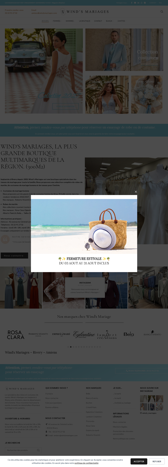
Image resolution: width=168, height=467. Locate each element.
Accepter (139, 461)
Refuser (157, 461)
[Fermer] (136, 191)
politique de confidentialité (86, 463)
